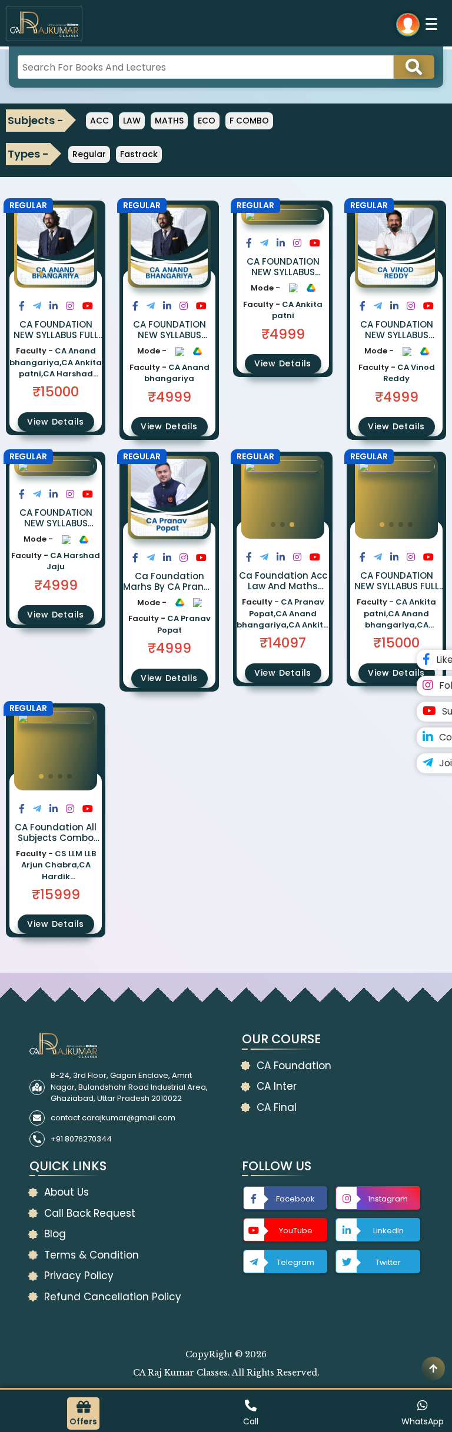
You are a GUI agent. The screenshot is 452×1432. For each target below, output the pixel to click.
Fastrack (139, 154)
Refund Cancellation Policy (112, 1297)
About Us (66, 1192)
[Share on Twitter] (37, 306)
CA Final (277, 1107)
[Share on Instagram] (70, 306)
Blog (55, 1234)
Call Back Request (89, 1213)
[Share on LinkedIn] (53, 306)
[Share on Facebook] (22, 306)
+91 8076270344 (81, 1138)
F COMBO (249, 120)
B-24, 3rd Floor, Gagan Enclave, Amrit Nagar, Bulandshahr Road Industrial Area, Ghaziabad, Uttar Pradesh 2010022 (129, 1087)
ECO (206, 120)
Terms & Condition (91, 1255)
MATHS (169, 120)
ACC (99, 120)
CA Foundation (294, 1066)
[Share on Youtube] (87, 306)
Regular (89, 154)
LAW (132, 120)
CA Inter (277, 1086)
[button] (41, 273)
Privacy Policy (79, 1276)
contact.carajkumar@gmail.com (113, 1117)
